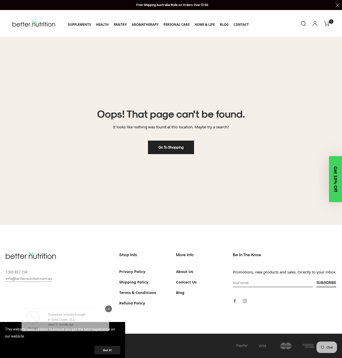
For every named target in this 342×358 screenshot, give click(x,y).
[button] (335, 179)
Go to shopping (171, 147)
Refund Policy (132, 302)
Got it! (107, 350)
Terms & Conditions (137, 292)
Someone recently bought (67, 318)
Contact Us (186, 281)
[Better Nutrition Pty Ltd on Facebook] (235, 300)
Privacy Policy (132, 271)
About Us (184, 271)
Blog (180, 292)
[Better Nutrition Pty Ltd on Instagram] (245, 300)
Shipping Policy (133, 281)
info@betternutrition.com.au (29, 279)
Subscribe (326, 282)
